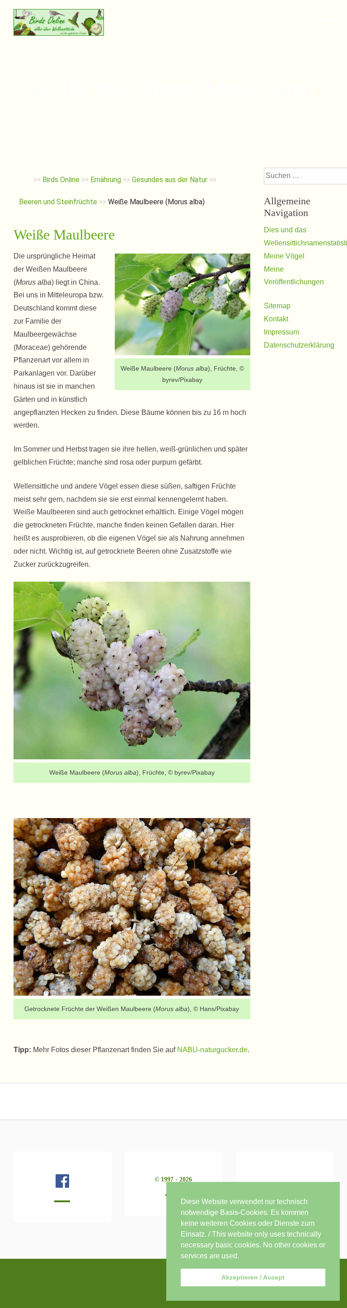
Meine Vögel (284, 256)
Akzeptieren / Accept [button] (253, 1277)
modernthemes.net (113, 1283)
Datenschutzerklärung (299, 345)
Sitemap (277, 306)
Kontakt (276, 319)
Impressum (281, 332)
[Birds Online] (59, 33)
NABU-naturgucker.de (212, 1050)
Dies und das (285, 230)
